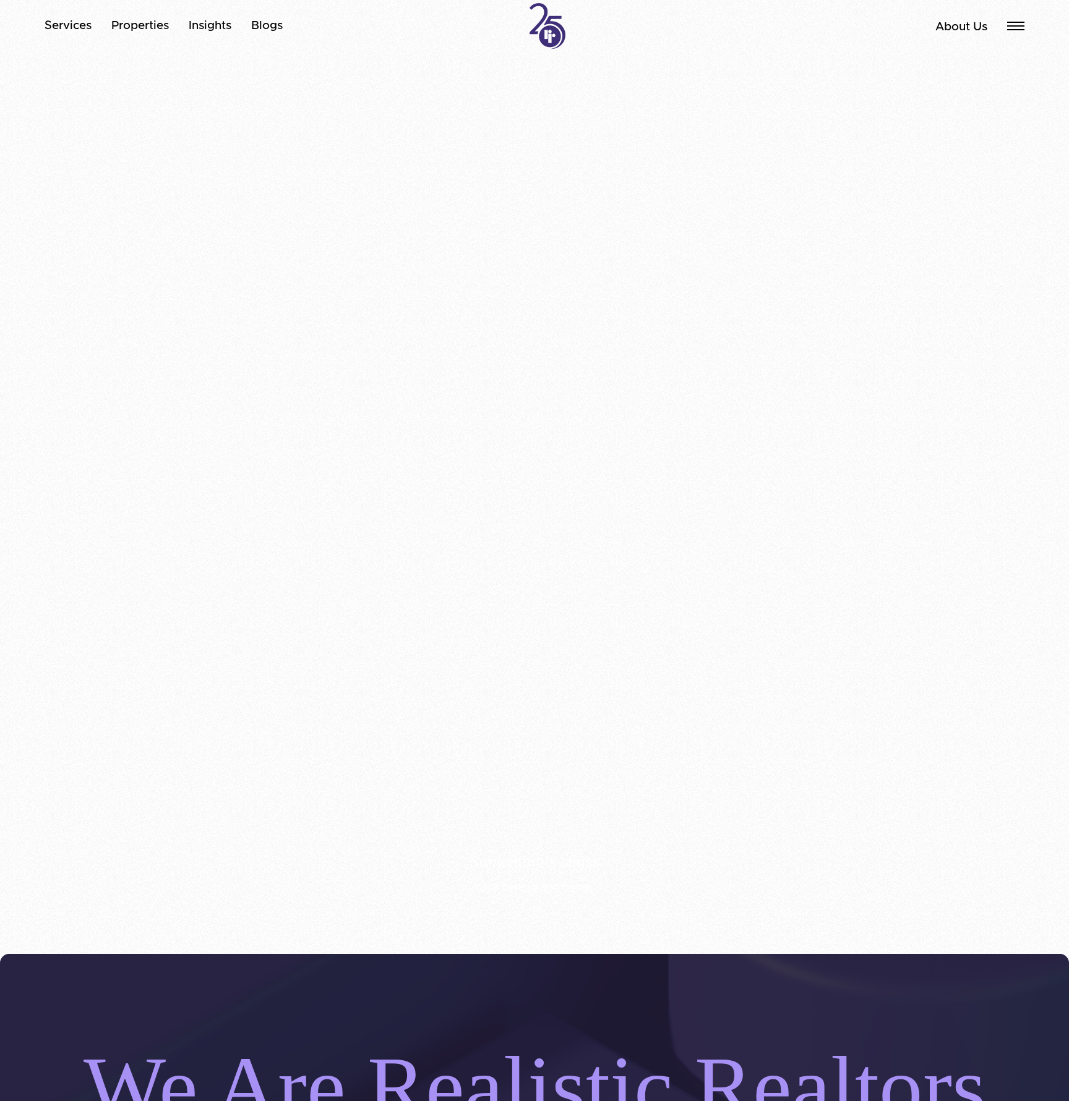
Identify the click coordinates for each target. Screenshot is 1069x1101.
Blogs (267, 26)
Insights (210, 26)
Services (68, 26)
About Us (961, 27)
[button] (1015, 26)
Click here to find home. (534, 887)
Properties (140, 26)
